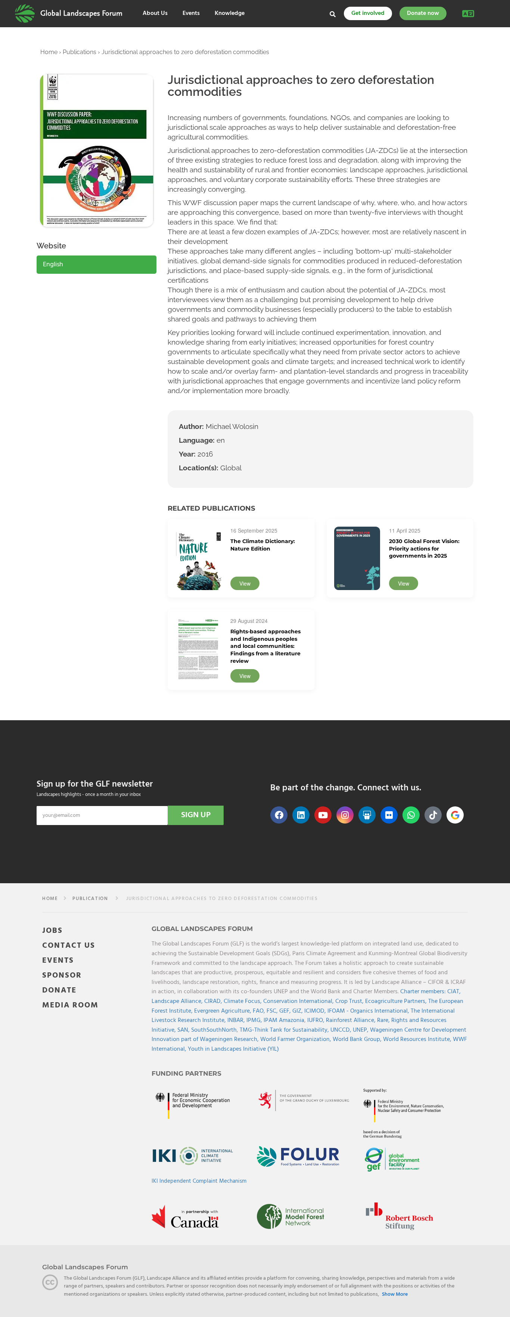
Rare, (384, 1020)
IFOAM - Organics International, (369, 1011)
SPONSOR (62, 975)
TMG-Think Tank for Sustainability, (285, 1030)
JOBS (52, 931)
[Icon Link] (455, 815)
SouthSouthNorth (214, 1030)
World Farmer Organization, (296, 1039)
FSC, (273, 1011)
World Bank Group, (358, 1039)
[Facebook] (278, 815)
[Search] (333, 14)
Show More (395, 1294)
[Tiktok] (433, 815)
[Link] (25, 13)
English (53, 264)
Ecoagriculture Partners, (396, 1001)
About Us (155, 13)
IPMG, (255, 1020)
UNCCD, (341, 1030)
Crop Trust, (350, 1001)
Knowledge (230, 13)
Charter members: (423, 992)
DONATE (59, 990)
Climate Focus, (243, 1001)
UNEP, (361, 1030)
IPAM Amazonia (284, 1020)
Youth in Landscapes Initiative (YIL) (233, 1049)
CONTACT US (68, 946)
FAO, (260, 1011)
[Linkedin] (301, 815)
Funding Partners (186, 1073)
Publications (79, 52)
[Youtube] (323, 815)
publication (90, 899)
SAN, (184, 1030)
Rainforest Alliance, (351, 1020)
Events (191, 13)
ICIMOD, (315, 1011)
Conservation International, (299, 1001)
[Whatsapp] (411, 815)
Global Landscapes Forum (81, 13)
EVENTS (58, 960)
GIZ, (298, 1011)
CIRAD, (214, 1001)
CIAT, (454, 992)
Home (48, 52)
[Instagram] (345, 815)
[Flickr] (389, 815)
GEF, (285, 1011)
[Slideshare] (367, 815)
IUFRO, (316, 1020)
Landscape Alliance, (178, 1001)
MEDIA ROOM (70, 1005)
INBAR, (236, 1020)
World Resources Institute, (418, 1039)
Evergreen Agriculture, (223, 1011)
